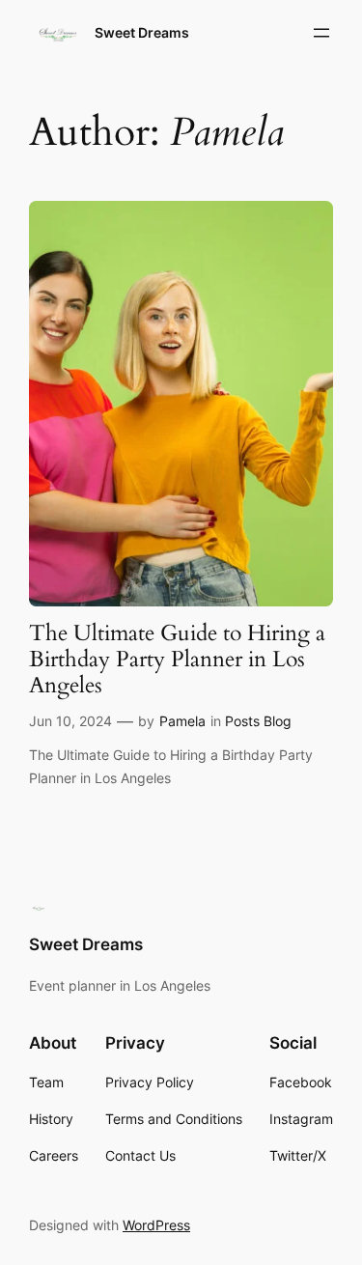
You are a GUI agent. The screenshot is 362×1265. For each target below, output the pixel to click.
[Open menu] (321, 32)
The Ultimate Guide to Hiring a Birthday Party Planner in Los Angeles (177, 660)
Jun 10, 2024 (70, 721)
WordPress (156, 1225)
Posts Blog (258, 721)
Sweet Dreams (142, 32)
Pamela (182, 721)
